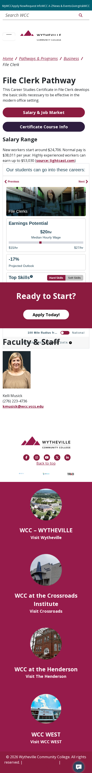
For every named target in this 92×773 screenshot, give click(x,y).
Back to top (46, 463)
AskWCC (84, 6)
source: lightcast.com (55, 160)
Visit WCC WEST (46, 741)
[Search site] (80, 15)
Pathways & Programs (38, 58)
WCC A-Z (47, 6)
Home (8, 58)
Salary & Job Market (44, 112)
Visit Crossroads (46, 611)
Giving (75, 6)
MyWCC (7, 6)
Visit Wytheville (46, 537)
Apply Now (19, 6)
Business (71, 58)
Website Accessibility (40, 762)
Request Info (34, 6)
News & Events (62, 6)
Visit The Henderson (46, 676)
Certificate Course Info (44, 126)
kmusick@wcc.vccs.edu (23, 406)
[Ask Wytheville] (78, 767)
